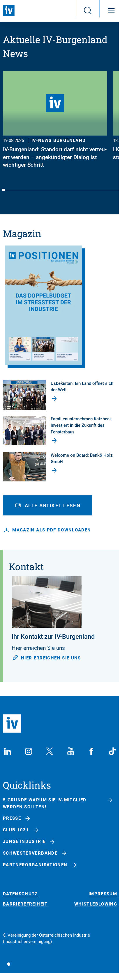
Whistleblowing (95, 904)
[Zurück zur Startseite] (9, 10)
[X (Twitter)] (49, 751)
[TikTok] (112, 751)
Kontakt (26, 566)
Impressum (103, 894)
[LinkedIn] (7, 751)
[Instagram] (28, 751)
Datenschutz (20, 894)
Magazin (22, 233)
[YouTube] (70, 751)
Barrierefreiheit (25, 904)
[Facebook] (91, 751)
